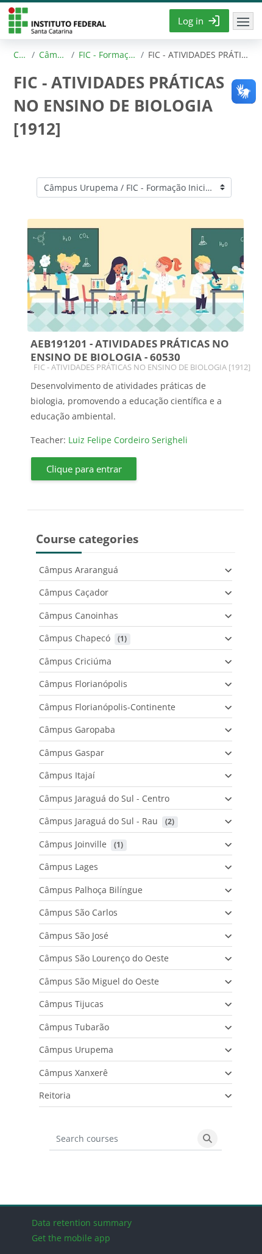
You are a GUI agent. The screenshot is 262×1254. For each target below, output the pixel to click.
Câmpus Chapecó (74, 638)
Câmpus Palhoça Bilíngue (91, 890)
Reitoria (55, 1095)
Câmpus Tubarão (74, 1027)
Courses (20, 54)
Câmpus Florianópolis (83, 683)
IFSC (57, 21)
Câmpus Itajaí (67, 775)
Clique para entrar (84, 469)
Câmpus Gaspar (71, 752)
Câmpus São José (73, 935)
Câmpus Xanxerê (73, 1072)
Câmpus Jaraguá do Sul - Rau (98, 821)
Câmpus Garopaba (77, 729)
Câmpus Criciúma (75, 661)
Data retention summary (82, 1222)
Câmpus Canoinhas (78, 615)
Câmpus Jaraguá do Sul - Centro (104, 798)
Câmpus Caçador (73, 592)
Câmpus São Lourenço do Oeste (104, 958)
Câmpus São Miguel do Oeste (99, 981)
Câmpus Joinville (73, 844)
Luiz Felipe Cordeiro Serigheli (128, 440)
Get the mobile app (71, 1238)
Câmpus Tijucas (71, 1004)
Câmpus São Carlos (78, 912)
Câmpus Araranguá (78, 569)
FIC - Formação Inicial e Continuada (107, 54)
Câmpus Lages (68, 866)
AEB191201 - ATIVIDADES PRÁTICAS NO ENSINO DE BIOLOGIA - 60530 (129, 350)
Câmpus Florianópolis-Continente (107, 707)
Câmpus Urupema (53, 54)
